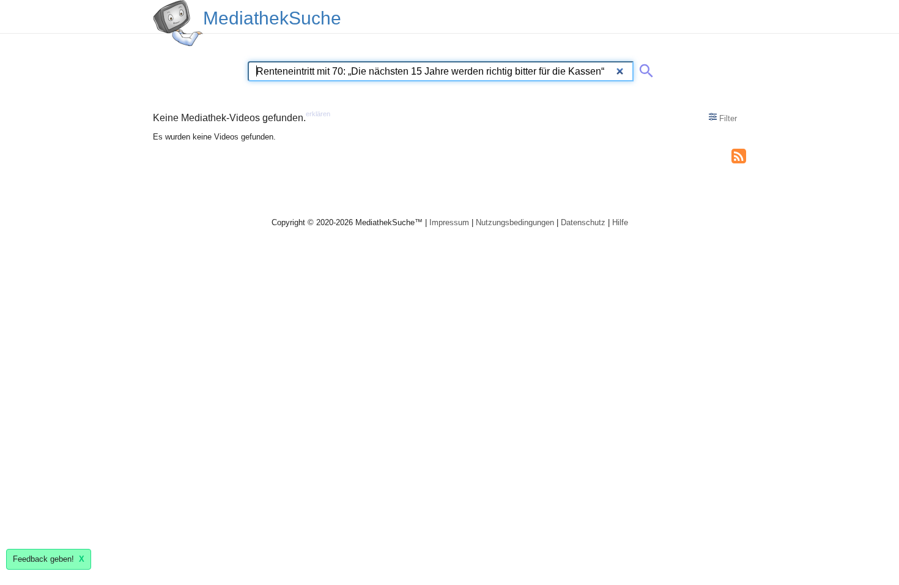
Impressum (449, 222)
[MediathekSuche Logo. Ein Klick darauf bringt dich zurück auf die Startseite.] (178, 23)
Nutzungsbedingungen (515, 222)
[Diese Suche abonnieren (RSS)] (738, 154)
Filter (727, 118)
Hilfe (620, 222)
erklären (318, 113)
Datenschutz (583, 222)
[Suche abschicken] (644, 68)
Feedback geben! (48, 559)
